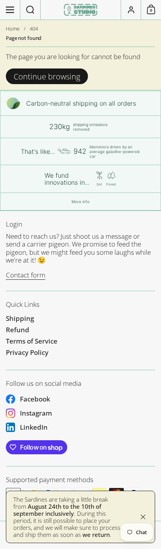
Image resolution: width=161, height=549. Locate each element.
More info (80, 201)
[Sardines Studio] (80, 10)
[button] (30, 10)
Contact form (25, 274)
